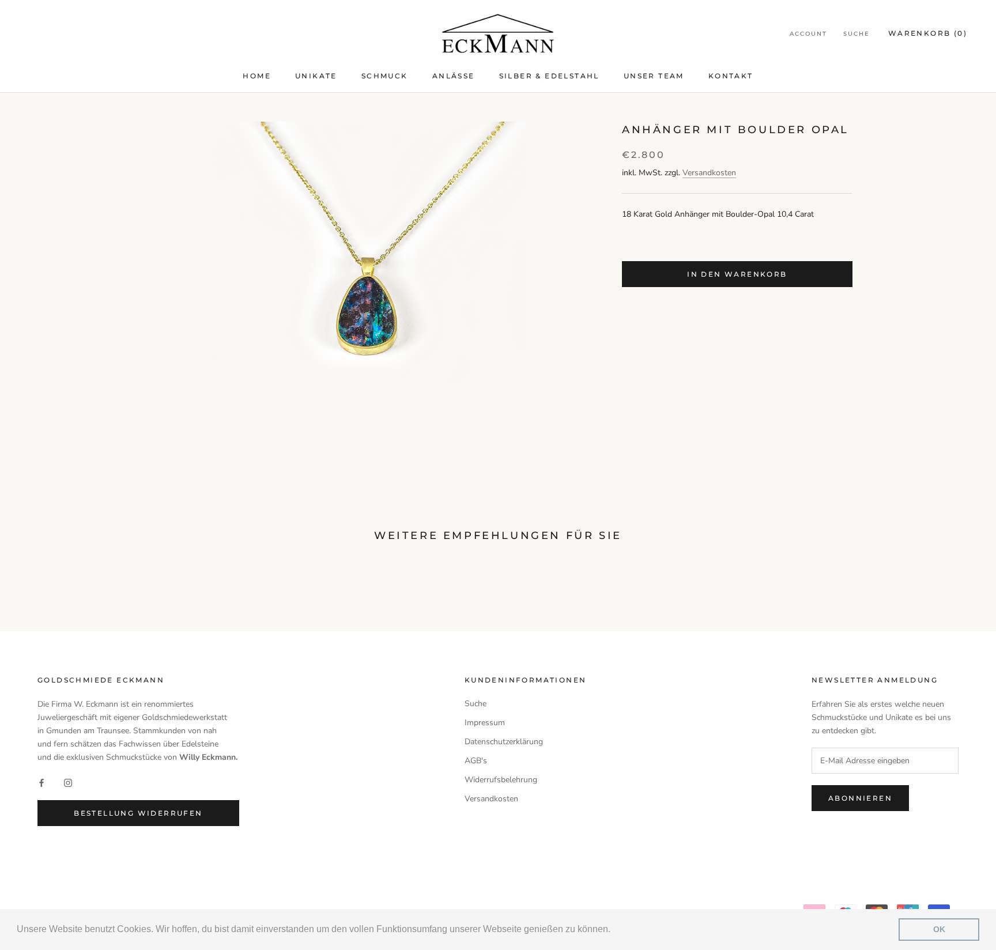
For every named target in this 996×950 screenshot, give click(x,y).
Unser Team (654, 75)
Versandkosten (709, 172)
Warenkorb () (927, 33)
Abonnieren (860, 798)
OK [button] (939, 929)
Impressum (485, 722)
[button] (614, 930)
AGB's (476, 760)
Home (257, 75)
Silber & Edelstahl (549, 75)
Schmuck (384, 75)
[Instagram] (68, 782)
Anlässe (453, 75)
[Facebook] (41, 782)
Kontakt (730, 75)
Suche (856, 33)
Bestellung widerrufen (138, 813)
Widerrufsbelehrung (501, 779)
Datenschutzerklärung (504, 741)
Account (808, 33)
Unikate (316, 75)
